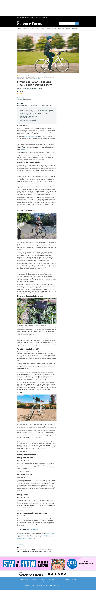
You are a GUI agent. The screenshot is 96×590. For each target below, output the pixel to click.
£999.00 (35, 529)
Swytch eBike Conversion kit (31, 136)
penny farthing (24, 149)
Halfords (30, 529)
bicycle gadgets (44, 535)
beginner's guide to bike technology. (26, 538)
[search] (77, 23)
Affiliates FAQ (37, 78)
